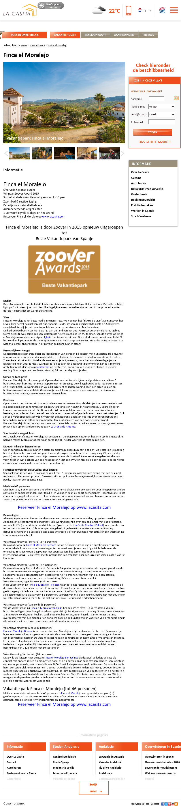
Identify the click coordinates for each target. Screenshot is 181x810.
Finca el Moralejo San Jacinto (61, 657)
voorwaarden (137, 803)
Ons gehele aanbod (155, 142)
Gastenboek (139, 194)
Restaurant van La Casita (147, 188)
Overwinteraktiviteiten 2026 (162, 762)
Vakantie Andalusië (110, 762)
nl (145, 10)
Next (122, 153)
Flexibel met (138, 106)
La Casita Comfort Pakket (88, 525)
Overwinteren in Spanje (159, 756)
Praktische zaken (142, 205)
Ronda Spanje (61, 762)
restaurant (43, 367)
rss (147, 803)
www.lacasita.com (53, 216)
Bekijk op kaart (95, 35)
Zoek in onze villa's (24, 35)
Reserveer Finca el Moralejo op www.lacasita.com (64, 507)
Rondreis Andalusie (64, 756)
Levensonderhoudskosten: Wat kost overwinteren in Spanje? (161, 773)
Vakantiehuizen (65, 35)
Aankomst (136, 98)
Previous (6, 153)
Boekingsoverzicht (143, 200)
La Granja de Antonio (63, 426)
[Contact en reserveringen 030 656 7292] (128, 10)
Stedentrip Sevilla (63, 767)
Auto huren (138, 183)
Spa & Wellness (141, 216)
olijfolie (47, 337)
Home (24, 45)
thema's (148, 35)
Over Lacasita (37, 45)
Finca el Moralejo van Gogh (46, 607)
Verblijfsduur (138, 114)
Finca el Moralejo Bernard (41, 545)
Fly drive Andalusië (110, 767)
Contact (136, 177)
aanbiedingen (124, 35)
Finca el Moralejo (57, 45)
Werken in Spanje (142, 211)
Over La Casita (140, 172)
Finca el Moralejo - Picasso (44, 584)
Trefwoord (137, 122)
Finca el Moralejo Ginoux (17, 631)
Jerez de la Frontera (65, 773)
